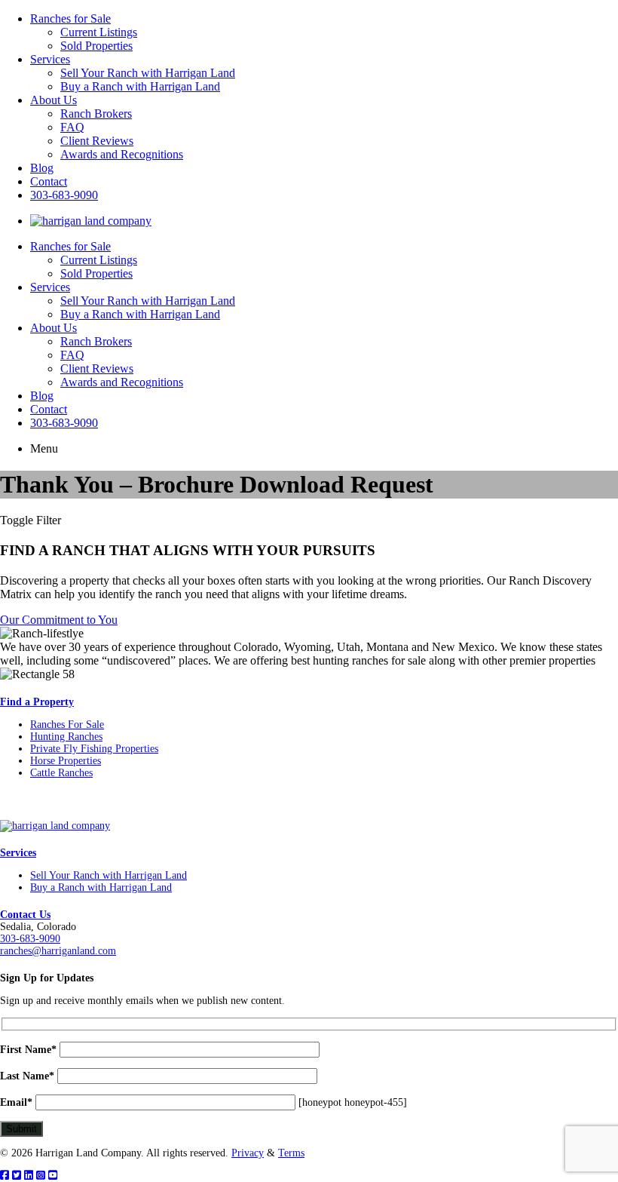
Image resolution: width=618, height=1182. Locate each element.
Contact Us (25, 914)
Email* (16, 1102)
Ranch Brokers (96, 113)
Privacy (247, 1153)
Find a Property (37, 702)
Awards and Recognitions (121, 154)
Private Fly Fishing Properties (94, 748)
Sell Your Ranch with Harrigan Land (147, 72)
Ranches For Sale (67, 724)
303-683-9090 (64, 195)
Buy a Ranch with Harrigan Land (140, 86)
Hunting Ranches (66, 736)
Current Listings (98, 32)
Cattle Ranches (61, 772)
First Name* (28, 1049)
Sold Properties (96, 45)
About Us (53, 100)
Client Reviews (96, 140)
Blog (42, 167)
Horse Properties (65, 760)
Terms (291, 1153)
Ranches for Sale (70, 18)
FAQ (72, 127)
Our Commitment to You (59, 619)
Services (50, 59)
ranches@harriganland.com (58, 950)
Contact (48, 181)
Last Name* (27, 1076)
